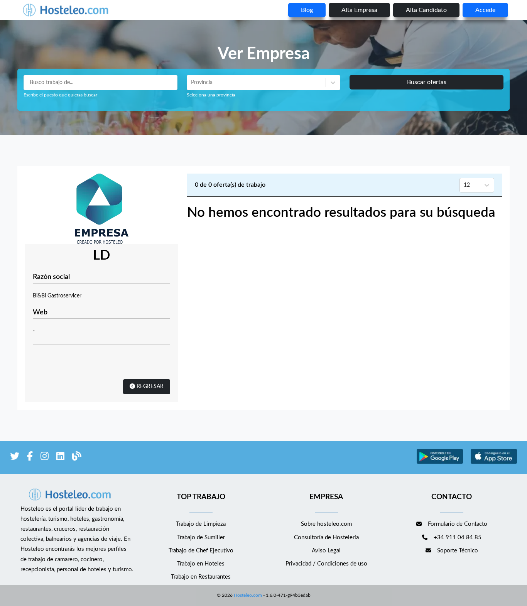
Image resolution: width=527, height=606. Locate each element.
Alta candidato (426, 10)
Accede (485, 10)
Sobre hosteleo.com (326, 524)
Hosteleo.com (248, 595)
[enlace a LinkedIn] (60, 458)
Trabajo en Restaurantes (201, 577)
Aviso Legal (326, 551)
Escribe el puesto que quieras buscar (60, 95)
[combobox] (192, 83)
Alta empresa (359, 10)
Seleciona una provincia (211, 95)
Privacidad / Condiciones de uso (326, 564)
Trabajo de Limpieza (201, 524)
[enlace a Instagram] (44, 458)
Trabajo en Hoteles (201, 564)
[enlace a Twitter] (14, 458)
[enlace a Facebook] (30, 458)
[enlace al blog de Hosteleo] (76, 458)
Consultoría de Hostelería (326, 537)
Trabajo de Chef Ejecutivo (201, 551)
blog (307, 10)
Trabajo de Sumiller (201, 537)
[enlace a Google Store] (440, 463)
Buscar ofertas (426, 82)
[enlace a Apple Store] (494, 463)
